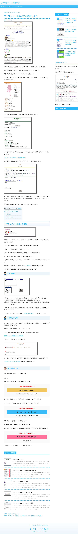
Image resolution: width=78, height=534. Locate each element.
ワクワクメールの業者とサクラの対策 (13, 336)
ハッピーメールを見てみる (27, 412)
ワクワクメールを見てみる (27, 437)
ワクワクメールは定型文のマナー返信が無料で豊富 (70, 42)
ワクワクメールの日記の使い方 (21, 481)
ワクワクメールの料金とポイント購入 (23, 503)
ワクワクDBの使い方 (18, 459)
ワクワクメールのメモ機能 (11, 211)
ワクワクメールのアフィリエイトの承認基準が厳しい (70, 20)
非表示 (19, 208)
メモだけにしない (9, 217)
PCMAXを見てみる (27, 390)
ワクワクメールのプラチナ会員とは (22, 492)
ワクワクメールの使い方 (10, 3)
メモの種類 (8, 214)
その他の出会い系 (18, 6)
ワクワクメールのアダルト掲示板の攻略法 (15, 157)
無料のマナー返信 (29, 313)
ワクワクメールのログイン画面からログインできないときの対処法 (25, 516)
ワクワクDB (27, 265)
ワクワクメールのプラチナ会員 (12, 361)
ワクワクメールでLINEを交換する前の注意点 (70, 53)
